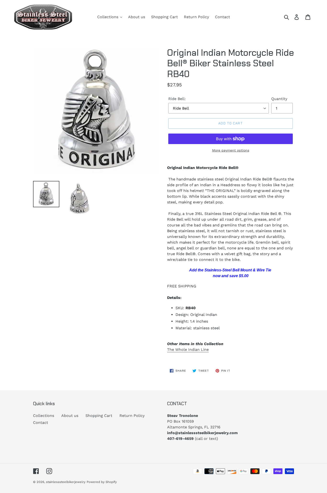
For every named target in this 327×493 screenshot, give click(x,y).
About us (69, 415)
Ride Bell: (177, 98)
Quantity (279, 98)
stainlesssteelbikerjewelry (65, 482)
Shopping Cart (98, 415)
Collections (43, 415)
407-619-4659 (180, 438)
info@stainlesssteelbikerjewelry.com (202, 433)
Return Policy (132, 415)
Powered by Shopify (102, 482)
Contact (40, 422)
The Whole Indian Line (188, 349)
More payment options (230, 150)
